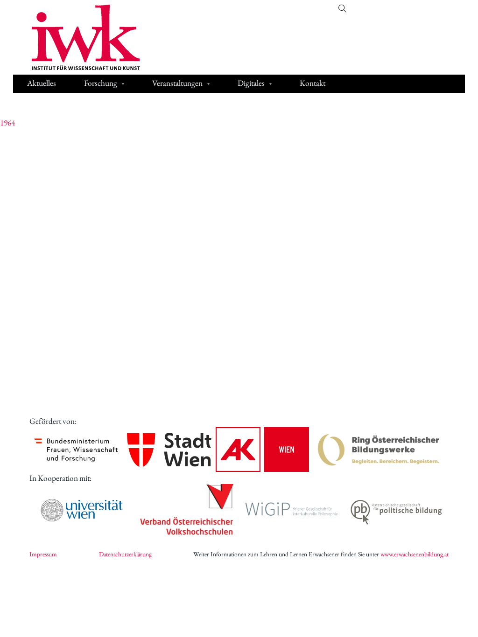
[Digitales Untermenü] (270, 84)
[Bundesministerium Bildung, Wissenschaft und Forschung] (76, 449)
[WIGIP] (291, 510)
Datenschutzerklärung (125, 554)
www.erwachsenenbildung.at (414, 554)
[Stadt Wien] (169, 450)
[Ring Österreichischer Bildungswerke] (379, 449)
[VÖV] (186, 510)
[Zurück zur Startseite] (79, 37)
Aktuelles (41, 83)
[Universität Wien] (81, 510)
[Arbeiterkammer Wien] (262, 449)
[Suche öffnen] (342, 8)
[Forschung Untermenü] (123, 84)
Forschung (100, 83)
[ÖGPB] (396, 510)
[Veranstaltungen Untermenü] (208, 84)
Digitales (251, 83)
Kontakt (312, 83)
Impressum (43, 554)
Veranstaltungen (177, 83)
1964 (7, 123)
